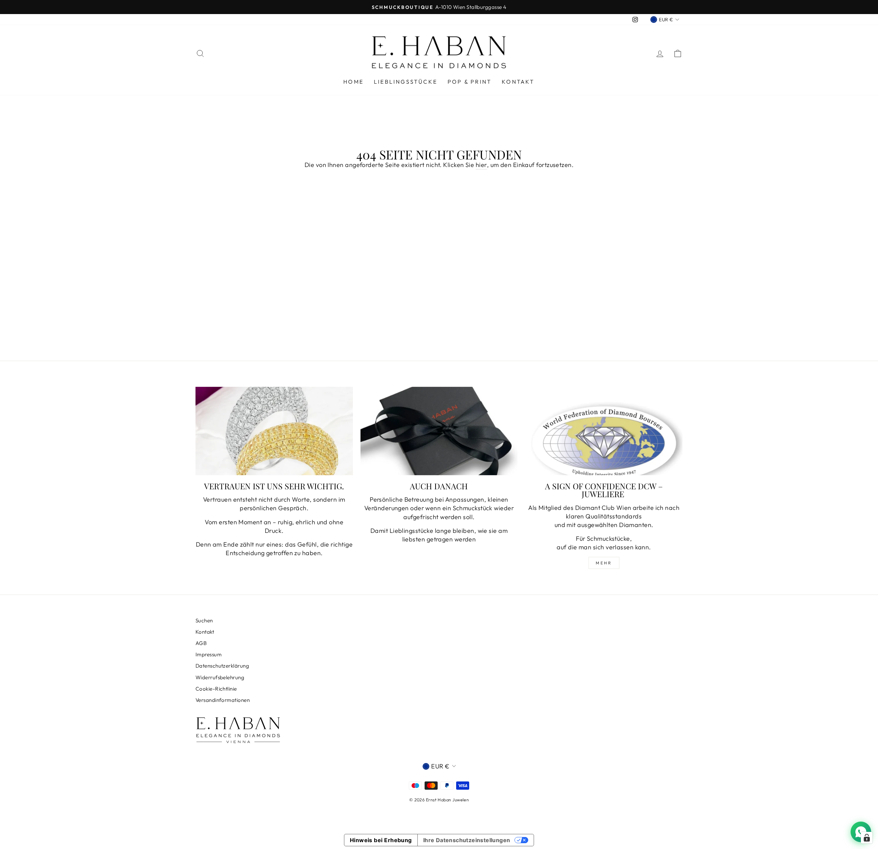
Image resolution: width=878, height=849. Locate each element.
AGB (201, 643)
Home (353, 81)
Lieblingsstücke (405, 81)
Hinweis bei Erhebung (381, 840)
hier (481, 165)
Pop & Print (469, 81)
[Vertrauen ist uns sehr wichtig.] (274, 431)
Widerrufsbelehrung (219, 677)
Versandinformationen (222, 700)
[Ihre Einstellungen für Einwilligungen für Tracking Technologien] (867, 838)
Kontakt (518, 81)
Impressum (208, 654)
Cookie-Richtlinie (216, 688)
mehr (604, 562)
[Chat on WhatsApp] (861, 832)
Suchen (204, 620)
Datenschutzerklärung (222, 665)
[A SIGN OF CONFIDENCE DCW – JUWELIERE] (604, 431)
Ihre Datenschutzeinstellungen (466, 840)
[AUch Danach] (439, 431)
